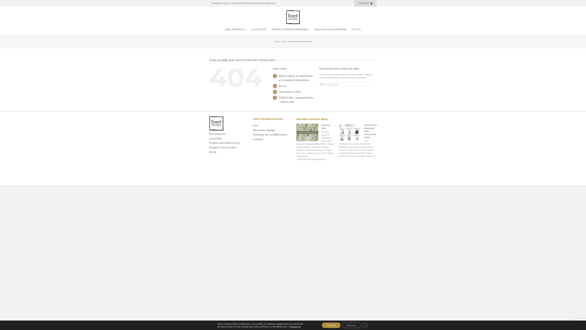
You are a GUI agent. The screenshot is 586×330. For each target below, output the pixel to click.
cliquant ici (270, 3)
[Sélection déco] (307, 132)
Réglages (351, 325)
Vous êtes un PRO (290, 91)
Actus (282, 85)
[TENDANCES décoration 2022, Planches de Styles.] (350, 132)
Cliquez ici (295, 326)
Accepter (331, 325)
